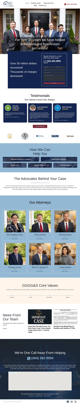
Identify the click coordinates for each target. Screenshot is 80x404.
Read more (35, 118)
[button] (28, 321)
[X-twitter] (75, 402)
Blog (35, 5)
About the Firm (48, 3)
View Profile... (14, 238)
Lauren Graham (65, 267)
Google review (8, 117)
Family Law (14, 165)
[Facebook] (68, 402)
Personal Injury (65, 165)
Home (27, 3)
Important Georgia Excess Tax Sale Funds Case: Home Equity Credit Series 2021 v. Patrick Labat (39, 329)
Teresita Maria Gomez (15, 234)
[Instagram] (71, 402)
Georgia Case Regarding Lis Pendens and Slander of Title (64, 327)
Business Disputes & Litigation (21, 159)
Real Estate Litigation (59, 159)
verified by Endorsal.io (15, 117)
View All (5, 328)
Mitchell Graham (65, 234)
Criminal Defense (40, 165)
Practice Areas (36, 3)
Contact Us (42, 5)
